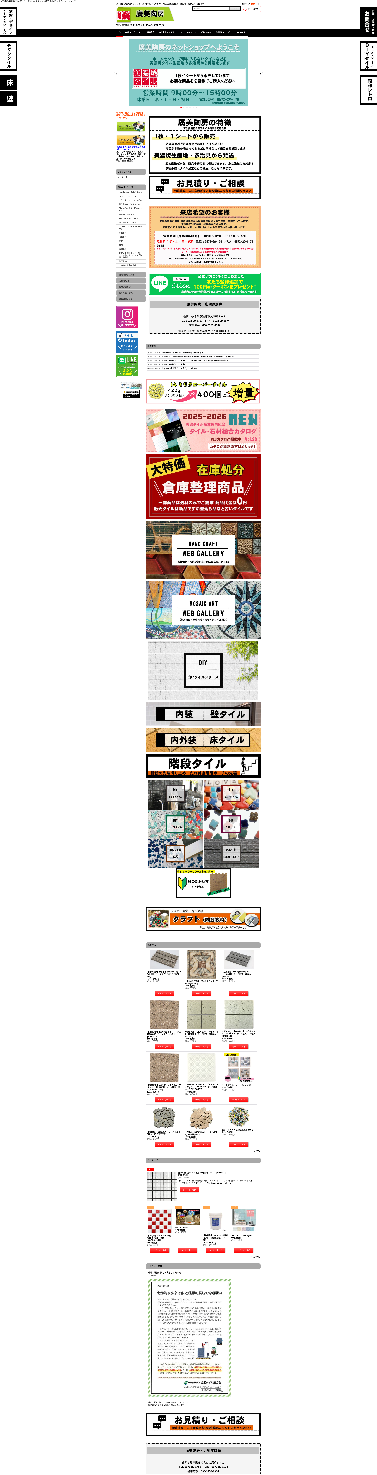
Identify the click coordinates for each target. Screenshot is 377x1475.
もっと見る (255, 1151)
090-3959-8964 (211, 325)
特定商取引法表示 (126, 275)
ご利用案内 (124, 281)
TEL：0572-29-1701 (124, 161)
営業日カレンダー (126, 299)
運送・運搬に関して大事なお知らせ (164, 1272)
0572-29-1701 (194, 320)
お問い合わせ (125, 287)
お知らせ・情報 (126, 293)
